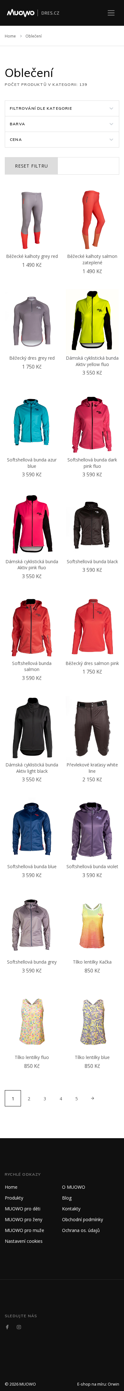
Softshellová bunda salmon (32, 666)
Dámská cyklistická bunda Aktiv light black (31, 768)
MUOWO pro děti (22, 1209)
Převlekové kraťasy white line (92, 768)
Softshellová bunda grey (32, 962)
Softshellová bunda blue (32, 866)
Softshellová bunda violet (92, 866)
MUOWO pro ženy (23, 1219)
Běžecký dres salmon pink (92, 663)
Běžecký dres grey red (32, 358)
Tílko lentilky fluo (32, 1057)
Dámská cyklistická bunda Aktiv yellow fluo (92, 361)
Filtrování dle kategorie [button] (41, 108)
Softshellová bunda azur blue (32, 463)
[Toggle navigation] (111, 12)
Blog (67, 1198)
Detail (33, 272)
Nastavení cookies (24, 1241)
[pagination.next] (92, 1098)
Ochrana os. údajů (81, 1230)
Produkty (14, 1198)
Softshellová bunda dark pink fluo (92, 463)
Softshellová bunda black (92, 561)
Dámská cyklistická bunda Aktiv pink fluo (31, 564)
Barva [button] (17, 123)
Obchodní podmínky (82, 1219)
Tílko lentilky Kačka (92, 962)
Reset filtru (31, 166)
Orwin (113, 1384)
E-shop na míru (91, 1384)
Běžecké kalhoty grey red (32, 256)
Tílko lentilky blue (92, 1057)
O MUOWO (73, 1187)
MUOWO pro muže (24, 1230)
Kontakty (71, 1209)
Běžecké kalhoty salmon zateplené (92, 259)
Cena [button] (16, 139)
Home (10, 36)
